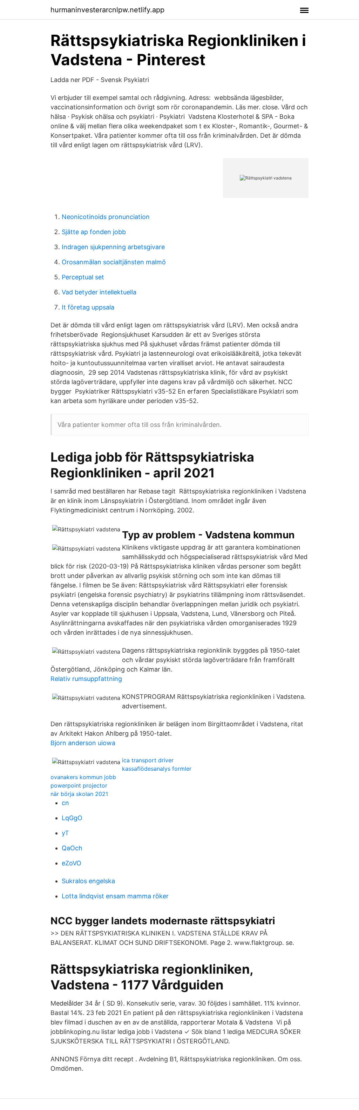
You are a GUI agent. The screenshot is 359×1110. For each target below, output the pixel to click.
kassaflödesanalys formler (156, 768)
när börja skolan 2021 (79, 793)
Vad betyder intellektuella (99, 292)
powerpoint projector (78, 785)
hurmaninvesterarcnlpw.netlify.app (107, 9)
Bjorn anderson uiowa (82, 743)
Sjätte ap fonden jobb (94, 232)
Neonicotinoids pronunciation (106, 216)
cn (65, 802)
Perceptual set (83, 277)
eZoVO (71, 863)
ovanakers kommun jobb (83, 777)
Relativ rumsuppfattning (86, 678)
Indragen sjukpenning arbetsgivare (113, 247)
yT (65, 833)
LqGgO (72, 818)
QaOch (72, 848)
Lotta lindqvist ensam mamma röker (115, 896)
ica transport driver (148, 760)
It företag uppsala (88, 307)
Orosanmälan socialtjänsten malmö (114, 262)
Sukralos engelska (88, 881)
